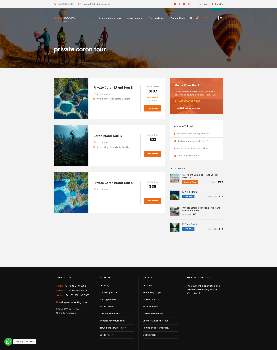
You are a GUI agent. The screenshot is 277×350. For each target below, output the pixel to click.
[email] (175, 4)
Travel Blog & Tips (108, 292)
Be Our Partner (107, 306)
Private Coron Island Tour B (113, 87)
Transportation (157, 18)
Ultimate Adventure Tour (112, 320)
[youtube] (189, 4)
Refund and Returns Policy (113, 327)
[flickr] (184, 4)
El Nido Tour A (190, 224)
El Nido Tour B (190, 192)
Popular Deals (178, 18)
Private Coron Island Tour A (113, 183)
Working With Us (108, 299)
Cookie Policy (106, 334)
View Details (153, 108)
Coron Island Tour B (107, 136)
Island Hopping (135, 18)
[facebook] (179, 4)
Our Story (104, 285)
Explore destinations (110, 18)
